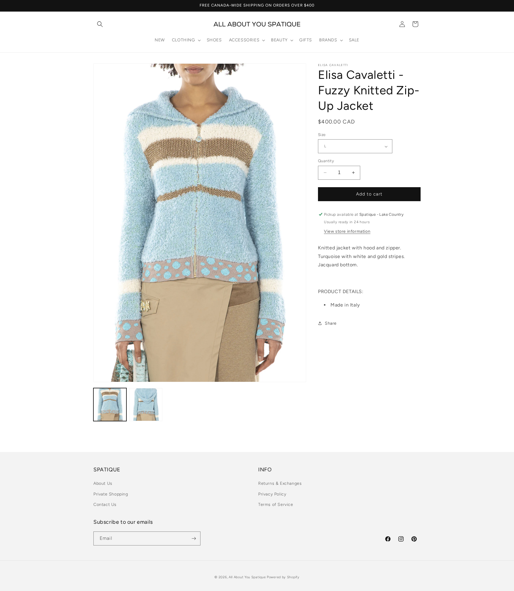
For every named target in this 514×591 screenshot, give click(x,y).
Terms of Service (275, 504)
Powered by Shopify (283, 577)
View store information (347, 231)
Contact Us (105, 504)
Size (322, 134)
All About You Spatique (247, 577)
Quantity (326, 161)
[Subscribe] (193, 538)
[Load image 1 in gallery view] (109, 404)
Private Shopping (110, 494)
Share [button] (331, 323)
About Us (102, 483)
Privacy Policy (272, 494)
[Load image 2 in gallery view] (145, 404)
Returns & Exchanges (280, 483)
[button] (99, 24)
